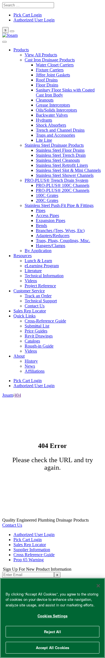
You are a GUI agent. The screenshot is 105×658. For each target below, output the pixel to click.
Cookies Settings (52, 615)
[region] (52, 618)
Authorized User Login (34, 534)
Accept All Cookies (52, 647)
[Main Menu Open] (12, 31)
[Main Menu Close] (4, 42)
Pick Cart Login (27, 539)
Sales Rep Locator (29, 544)
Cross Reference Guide (34, 554)
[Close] (98, 586)
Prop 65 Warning (28, 559)
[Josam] (10, 35)
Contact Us (12, 525)
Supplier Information (31, 549)
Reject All (52, 631)
